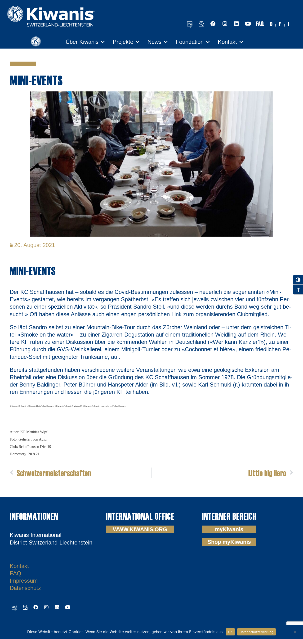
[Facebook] (213, 23)
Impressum (24, 580)
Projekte (123, 42)
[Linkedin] (236, 23)
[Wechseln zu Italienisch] (289, 23)
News (154, 42)
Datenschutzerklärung (256, 632)
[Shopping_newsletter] (201, 23)
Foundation (190, 42)
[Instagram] (224, 23)
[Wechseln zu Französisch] (280, 23)
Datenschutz (25, 588)
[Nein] (294, 631)
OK (230, 632)
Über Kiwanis (82, 42)
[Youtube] (248, 23)
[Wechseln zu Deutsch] (271, 23)
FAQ (15, 573)
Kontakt (227, 42)
